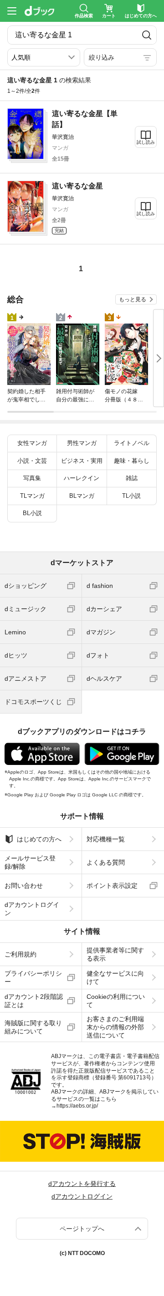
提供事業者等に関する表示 (115, 954)
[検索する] (146, 35)
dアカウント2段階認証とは (34, 1000)
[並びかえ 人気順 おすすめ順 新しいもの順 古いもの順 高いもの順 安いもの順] (43, 57)
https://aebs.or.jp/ (77, 1106)
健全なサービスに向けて (115, 977)
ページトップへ (82, 1228)
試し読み (146, 142)
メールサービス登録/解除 (30, 862)
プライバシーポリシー (33, 977)
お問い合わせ (24, 885)
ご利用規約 (20, 954)
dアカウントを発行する (82, 1183)
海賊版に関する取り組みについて (33, 1027)
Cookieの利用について (116, 1000)
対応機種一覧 (106, 839)
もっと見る (132, 299)
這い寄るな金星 (77, 186)
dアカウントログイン (32, 908)
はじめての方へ (39, 839)
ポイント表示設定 (112, 885)
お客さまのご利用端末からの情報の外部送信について (115, 1027)
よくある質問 (106, 862)
